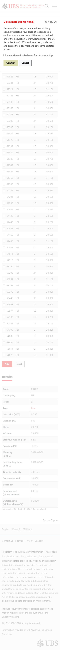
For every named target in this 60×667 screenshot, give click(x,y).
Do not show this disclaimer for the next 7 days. (30, 55)
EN (55, 21)
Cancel (25, 62)
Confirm (10, 62)
